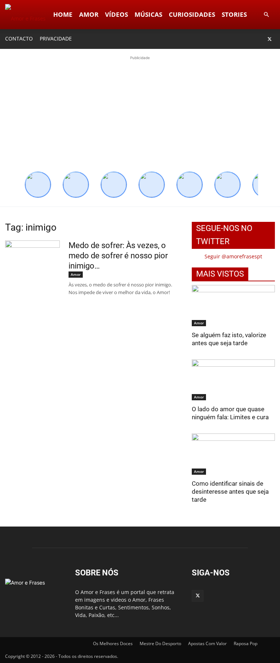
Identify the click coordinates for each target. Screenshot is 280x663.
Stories (234, 14)
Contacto (19, 38)
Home (63, 14)
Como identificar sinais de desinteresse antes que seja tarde (230, 491)
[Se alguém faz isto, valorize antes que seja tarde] (233, 305)
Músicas (148, 14)
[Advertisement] (140, 113)
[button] (266, 14)
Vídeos (116, 14)
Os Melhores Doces (113, 643)
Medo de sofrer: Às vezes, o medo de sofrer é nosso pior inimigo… (118, 255)
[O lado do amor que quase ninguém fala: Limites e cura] (233, 380)
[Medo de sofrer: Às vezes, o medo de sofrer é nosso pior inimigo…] (32, 267)
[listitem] (38, 184)
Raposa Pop (245, 643)
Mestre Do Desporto (160, 643)
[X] (269, 39)
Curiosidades (192, 14)
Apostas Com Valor (207, 643)
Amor (88, 14)
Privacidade (56, 38)
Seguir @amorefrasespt (233, 256)
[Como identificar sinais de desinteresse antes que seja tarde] (233, 454)
